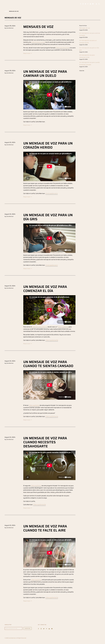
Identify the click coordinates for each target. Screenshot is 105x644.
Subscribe (81, 70)
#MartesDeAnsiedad (38, 42)
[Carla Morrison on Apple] (90, 4)
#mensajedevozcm (52, 193)
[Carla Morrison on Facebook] (80, 4)
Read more (27, 53)
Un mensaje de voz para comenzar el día (45, 288)
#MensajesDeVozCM (62, 48)
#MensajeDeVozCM (52, 340)
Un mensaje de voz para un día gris (48, 217)
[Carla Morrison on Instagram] (83, 4)
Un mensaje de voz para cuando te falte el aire (45, 528)
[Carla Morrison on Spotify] (88, 4)
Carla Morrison (12, 638)
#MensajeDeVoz (63, 327)
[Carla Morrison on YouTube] (92, 4)
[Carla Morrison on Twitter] (85, 4)
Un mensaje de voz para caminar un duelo (45, 73)
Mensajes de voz (38, 26)
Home (6, 11)
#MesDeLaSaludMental (39, 327)
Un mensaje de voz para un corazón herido (48, 145)
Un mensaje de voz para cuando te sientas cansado (48, 364)
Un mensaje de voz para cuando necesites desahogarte (45, 442)
